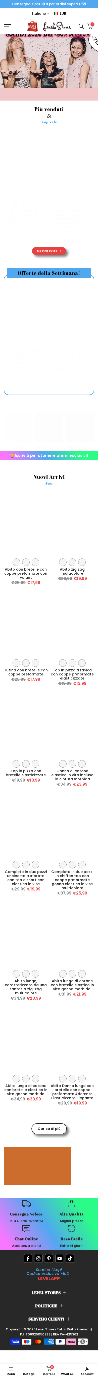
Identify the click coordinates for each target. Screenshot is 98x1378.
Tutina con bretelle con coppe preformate (26, 672)
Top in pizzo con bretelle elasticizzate (26, 773)
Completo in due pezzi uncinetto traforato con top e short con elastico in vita (26, 877)
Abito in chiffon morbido (70, 361)
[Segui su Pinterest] (49, 1258)
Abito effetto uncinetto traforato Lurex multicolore (27, 363)
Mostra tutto (47, 251)
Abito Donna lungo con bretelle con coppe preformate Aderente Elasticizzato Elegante (72, 1091)
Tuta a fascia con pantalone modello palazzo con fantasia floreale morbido (25, 216)
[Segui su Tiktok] (70, 1258)
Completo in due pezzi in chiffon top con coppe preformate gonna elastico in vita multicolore (72, 879)
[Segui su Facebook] (28, 1258)
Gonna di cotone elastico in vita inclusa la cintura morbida (72, 775)
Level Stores (46, 1329)
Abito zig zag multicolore (72, 571)
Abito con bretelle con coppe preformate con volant (25, 573)
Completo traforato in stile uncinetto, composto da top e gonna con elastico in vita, (70, 218)
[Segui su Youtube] (59, 1258)
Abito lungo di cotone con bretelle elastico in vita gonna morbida (72, 985)
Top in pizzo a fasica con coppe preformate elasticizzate (72, 674)
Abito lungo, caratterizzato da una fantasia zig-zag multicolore (26, 987)
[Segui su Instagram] (38, 1258)
